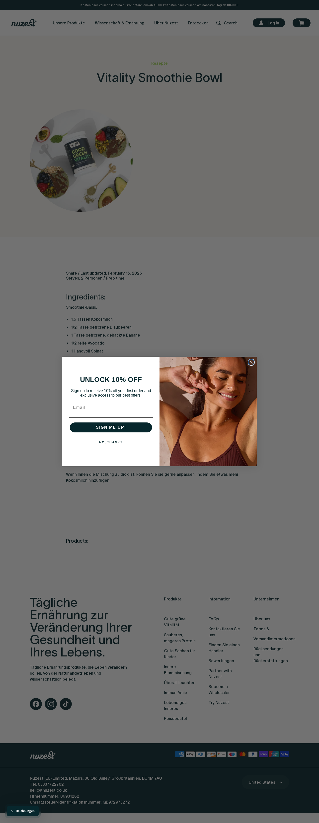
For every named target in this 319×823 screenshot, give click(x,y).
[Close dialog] (251, 362)
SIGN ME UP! (111, 427)
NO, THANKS (111, 442)
